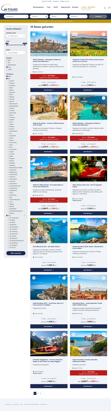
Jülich (11, 138)
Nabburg (12, 165)
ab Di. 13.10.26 (38, 133)
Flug (48, 7)
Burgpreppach (14, 106)
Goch (11, 122)
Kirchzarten (13, 142)
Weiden (12, 204)
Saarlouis (12, 177)
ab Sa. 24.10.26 (78, 257)
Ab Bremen (13, 224)
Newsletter (56, 1)
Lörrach (12, 154)
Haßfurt (12, 126)
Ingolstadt (13, 135)
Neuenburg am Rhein (16, 167)
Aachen (12, 81)
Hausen (12, 129)
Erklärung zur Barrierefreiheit (31, 404)
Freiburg (12, 117)
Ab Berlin (12, 222)
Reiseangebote (38, 7)
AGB (21, 404)
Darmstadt (13, 113)
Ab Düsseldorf (14, 227)
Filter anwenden (16, 253)
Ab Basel (12, 220)
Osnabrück (13, 170)
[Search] (105, 8)
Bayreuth (12, 92)
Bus (9, 62)
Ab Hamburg (13, 231)
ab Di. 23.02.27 (38, 313)
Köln (11, 147)
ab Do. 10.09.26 (78, 199)
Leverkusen (13, 149)
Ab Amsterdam (14, 218)
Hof (11, 133)
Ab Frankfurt (13, 229)
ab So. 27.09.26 (78, 77)
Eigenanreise (65, 7)
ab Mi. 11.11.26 (78, 368)
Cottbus (12, 110)
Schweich (12, 181)
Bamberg (12, 85)
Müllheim (12, 163)
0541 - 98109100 (89, 7)
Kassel (11, 140)
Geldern (12, 119)
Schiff (55, 7)
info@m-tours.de (64, 1)
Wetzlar (12, 206)
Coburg (12, 108)
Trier (11, 202)
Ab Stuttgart (13, 245)
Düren (11, 115)
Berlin (11, 94)
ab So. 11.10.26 (38, 257)
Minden (12, 161)
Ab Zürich (13, 247)
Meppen (12, 158)
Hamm (12, 124)
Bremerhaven (14, 104)
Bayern (12, 90)
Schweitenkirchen (15, 186)
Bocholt (12, 99)
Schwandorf (13, 179)
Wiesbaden (13, 208)
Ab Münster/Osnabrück (17, 240)
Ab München (13, 238)
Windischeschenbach (16, 211)
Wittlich (12, 213)
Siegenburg (13, 190)
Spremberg (13, 195)
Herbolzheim (13, 131)
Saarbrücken (13, 174)
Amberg (12, 83)
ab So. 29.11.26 (38, 72)
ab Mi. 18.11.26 (78, 313)
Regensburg (13, 172)
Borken (12, 101)
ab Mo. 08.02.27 (38, 195)
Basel (11, 88)
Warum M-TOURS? (47, 1)
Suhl (11, 197)
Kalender (75, 7)
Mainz (11, 156)
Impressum (16, 404)
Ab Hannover (14, 234)
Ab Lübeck (13, 236)
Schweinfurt (13, 183)
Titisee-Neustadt (15, 199)
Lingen (12, 151)
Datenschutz (8, 404)
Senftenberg (13, 188)
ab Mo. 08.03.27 (78, 133)
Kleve (11, 145)
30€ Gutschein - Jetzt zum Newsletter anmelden (55, 21)
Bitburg (12, 97)
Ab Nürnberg (13, 243)
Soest (11, 193)
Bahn (9, 60)
